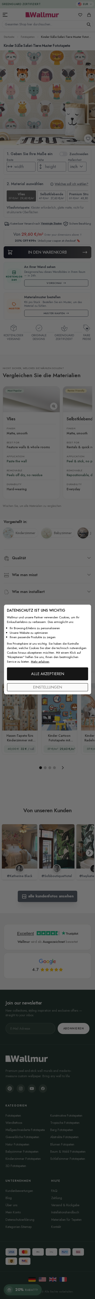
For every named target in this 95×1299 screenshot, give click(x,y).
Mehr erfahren (40, 661)
